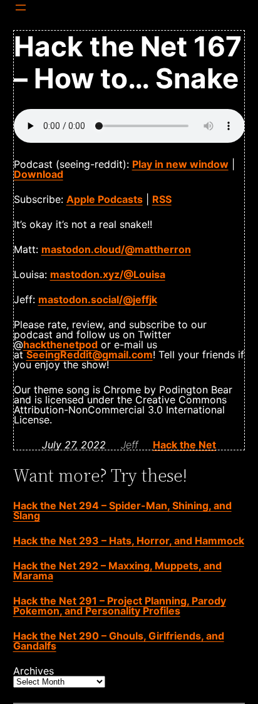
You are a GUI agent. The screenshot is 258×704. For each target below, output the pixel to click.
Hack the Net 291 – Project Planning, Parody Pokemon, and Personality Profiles (119, 605)
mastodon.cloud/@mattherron (116, 249)
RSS (162, 199)
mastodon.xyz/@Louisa (107, 274)
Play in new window (180, 164)
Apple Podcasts (104, 199)
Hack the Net (184, 444)
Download (38, 174)
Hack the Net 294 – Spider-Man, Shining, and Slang (122, 510)
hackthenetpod (60, 344)
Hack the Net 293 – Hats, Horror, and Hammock (128, 540)
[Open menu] (20, 7)
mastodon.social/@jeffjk (97, 299)
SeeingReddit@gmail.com (89, 354)
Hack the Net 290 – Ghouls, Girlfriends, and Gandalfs (118, 640)
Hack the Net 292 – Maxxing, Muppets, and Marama (117, 570)
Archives (33, 671)
